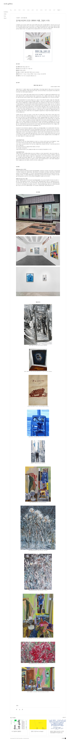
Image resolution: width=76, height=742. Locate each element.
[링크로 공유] (22, 709)
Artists (5, 13)
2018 (50, 10)
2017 (54, 10)
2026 (15, 10)
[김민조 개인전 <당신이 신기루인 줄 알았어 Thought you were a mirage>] (57, 724)
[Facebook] (62, 738)
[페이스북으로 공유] (16, 709)
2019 (46, 10)
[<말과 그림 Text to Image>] (38, 724)
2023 (28, 10)
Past (11, 10)
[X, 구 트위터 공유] (19, 709)
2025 (19, 10)
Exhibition (6, 11)
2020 (41, 10)
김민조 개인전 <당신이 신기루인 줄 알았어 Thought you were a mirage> (57, 732)
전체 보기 (64, 717)
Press (5, 15)
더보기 (58, 10)
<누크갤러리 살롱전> (16, 731)
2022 (33, 10)
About (5, 18)
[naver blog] (65, 738)
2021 (37, 10)
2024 (24, 10)
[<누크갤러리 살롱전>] (18, 724)
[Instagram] (63, 738)
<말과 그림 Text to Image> (37, 731)
